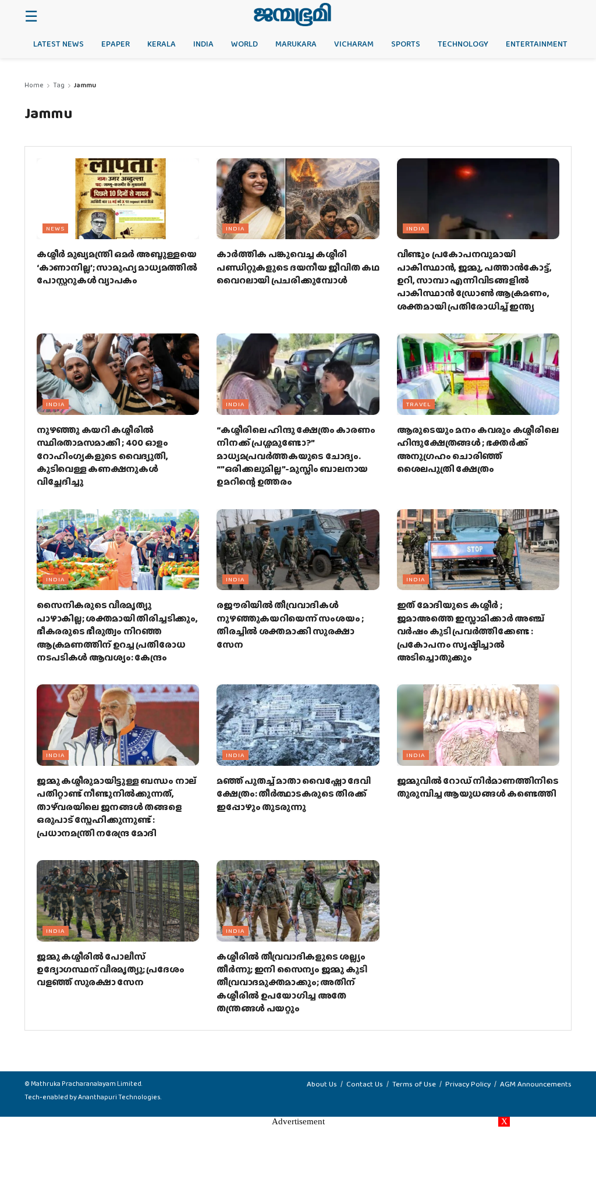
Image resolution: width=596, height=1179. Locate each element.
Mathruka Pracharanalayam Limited (86, 1083)
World (244, 43)
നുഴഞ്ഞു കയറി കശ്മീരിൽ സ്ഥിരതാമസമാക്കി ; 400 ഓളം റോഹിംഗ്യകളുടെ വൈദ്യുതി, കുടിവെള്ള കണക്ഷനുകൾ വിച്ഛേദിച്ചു (102, 456)
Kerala (161, 43)
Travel (418, 404)
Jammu (85, 85)
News (55, 228)
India (203, 43)
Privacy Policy (468, 1083)
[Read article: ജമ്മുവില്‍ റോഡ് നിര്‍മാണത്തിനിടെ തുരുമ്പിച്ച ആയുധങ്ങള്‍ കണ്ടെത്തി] (478, 725)
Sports (405, 43)
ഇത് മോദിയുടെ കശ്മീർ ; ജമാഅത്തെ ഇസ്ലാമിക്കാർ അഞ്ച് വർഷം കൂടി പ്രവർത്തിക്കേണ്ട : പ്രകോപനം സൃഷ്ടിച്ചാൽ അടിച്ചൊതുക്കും (470, 631)
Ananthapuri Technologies (119, 1097)
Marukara (296, 43)
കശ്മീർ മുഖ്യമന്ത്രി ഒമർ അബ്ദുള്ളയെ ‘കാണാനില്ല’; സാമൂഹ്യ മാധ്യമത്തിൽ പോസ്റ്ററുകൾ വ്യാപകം (117, 267)
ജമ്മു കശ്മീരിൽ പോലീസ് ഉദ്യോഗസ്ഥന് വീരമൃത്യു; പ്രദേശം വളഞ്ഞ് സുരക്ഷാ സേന (110, 969)
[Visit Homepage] (292, 14)
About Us (322, 1083)
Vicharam (354, 43)
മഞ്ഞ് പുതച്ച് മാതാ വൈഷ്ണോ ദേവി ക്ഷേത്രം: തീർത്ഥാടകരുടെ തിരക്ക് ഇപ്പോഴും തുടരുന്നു (293, 794)
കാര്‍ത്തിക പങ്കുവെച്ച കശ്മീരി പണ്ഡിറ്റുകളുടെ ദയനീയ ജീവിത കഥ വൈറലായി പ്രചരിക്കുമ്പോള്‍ (298, 267)
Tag (59, 85)
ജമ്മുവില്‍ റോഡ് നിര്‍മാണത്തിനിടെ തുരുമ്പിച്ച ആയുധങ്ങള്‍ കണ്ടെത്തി (478, 787)
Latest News (58, 43)
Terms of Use (414, 1083)
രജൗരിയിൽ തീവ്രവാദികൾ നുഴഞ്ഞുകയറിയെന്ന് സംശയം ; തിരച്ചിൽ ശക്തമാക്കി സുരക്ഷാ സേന (290, 624)
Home (34, 85)
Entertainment (536, 43)
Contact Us (364, 1083)
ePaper (115, 43)
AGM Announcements (536, 1083)
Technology (463, 43)
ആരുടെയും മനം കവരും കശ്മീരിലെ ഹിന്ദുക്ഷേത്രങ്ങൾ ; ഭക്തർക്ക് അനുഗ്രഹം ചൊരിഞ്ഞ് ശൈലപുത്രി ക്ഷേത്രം (478, 449)
